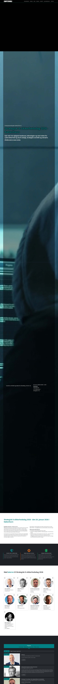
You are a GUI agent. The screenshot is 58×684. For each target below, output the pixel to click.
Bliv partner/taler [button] (46, 1)
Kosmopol (35, 386)
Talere (34, 1)
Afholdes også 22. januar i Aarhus (12, 140)
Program (31, 1)
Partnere (37, 1)
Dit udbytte (41, 1)
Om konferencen (26, 1)
